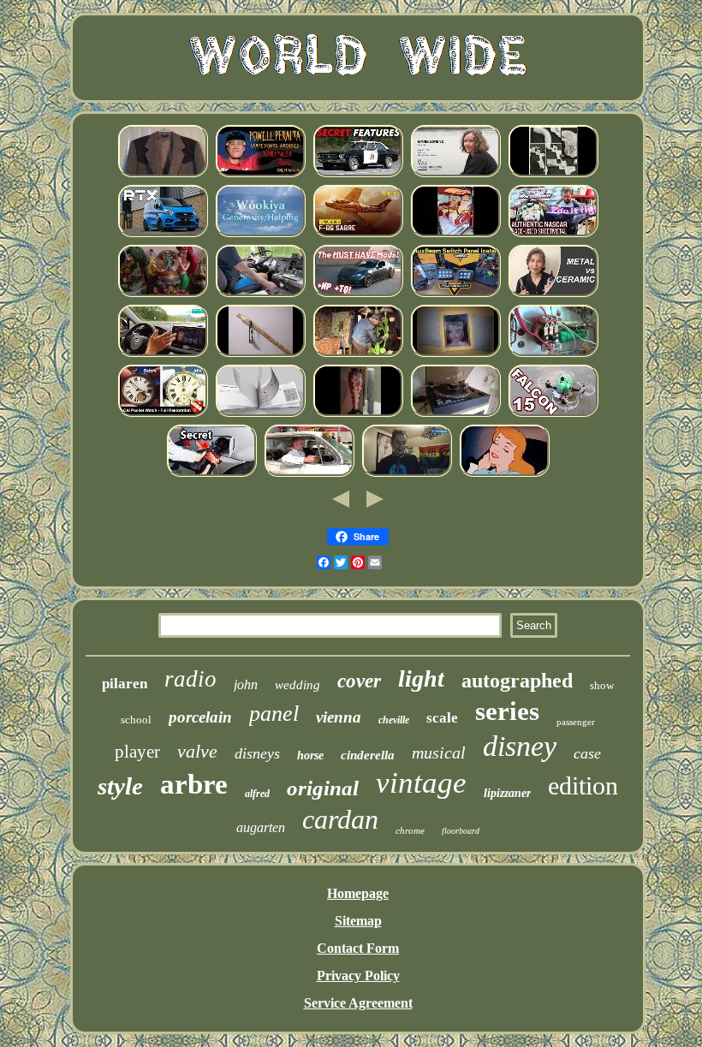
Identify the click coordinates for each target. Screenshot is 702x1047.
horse (310, 755)
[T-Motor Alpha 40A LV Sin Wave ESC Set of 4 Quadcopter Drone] (553, 414)
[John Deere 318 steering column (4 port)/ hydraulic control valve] (211, 474)
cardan (340, 819)
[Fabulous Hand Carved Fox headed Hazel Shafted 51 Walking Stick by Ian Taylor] (260, 354)
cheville (393, 720)
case (587, 753)
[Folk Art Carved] (358, 354)
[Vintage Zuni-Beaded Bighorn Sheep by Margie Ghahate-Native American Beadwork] (260, 234)
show (602, 685)
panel (274, 713)
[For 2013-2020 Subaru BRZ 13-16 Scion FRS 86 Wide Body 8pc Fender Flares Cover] (358, 294)
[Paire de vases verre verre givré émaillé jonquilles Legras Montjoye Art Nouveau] (358, 414)
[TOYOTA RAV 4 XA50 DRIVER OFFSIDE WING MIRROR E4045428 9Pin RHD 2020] (163, 354)
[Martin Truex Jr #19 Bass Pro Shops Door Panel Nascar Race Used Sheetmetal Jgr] (553, 234)
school (136, 719)
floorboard (460, 831)
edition (583, 785)
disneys (257, 753)
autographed (517, 680)
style (120, 786)
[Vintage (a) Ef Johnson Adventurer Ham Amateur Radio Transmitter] (553, 354)
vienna (338, 717)
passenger (575, 722)
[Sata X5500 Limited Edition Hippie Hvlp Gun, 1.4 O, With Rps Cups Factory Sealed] (553, 174)
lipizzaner (507, 793)
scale (442, 718)
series (507, 711)
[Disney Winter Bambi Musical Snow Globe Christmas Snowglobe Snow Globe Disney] (163, 294)
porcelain (200, 717)
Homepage (358, 893)
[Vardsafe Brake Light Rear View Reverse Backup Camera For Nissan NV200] (260, 414)
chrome (410, 830)
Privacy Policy (358, 975)
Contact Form (358, 948)
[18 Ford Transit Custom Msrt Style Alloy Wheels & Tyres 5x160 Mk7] (163, 234)
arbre (194, 784)
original (323, 788)
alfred (257, 794)
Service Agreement (358, 1003)
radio (190, 679)
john (246, 684)
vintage (421, 783)
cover (359, 681)
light (421, 678)
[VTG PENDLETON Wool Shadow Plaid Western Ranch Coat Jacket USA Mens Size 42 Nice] (163, 174)
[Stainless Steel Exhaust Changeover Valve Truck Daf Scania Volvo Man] (260, 294)
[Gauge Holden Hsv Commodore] (358, 174)
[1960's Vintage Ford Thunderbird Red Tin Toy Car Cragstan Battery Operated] (309, 474)
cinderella (368, 755)
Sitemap (358, 920)
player (137, 751)
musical (439, 752)
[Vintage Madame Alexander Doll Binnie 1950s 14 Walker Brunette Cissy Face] (455, 354)
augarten (260, 827)
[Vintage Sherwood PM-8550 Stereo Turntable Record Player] (455, 414)
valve (197, 751)
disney (519, 746)
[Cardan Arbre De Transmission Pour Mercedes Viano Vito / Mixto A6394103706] (455, 234)
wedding (297, 685)
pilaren (124, 683)
